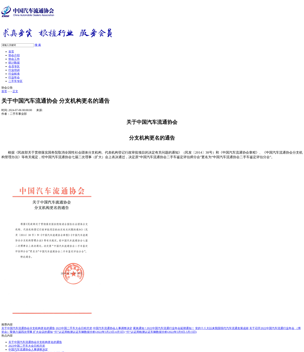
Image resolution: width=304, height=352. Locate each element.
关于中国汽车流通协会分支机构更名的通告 (28, 328)
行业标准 (14, 73)
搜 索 (38, 44)
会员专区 (14, 66)
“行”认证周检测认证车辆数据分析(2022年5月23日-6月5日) (89, 331)
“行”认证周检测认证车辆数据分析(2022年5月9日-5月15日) (161, 331)
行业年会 (14, 77)
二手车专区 (15, 81)
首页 (11, 51)
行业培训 (14, 70)
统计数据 (14, 62)
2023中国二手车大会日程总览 (74, 328)
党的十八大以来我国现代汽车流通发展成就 (222, 328)
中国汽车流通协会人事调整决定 (112, 328)
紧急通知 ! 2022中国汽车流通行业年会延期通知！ (163, 328)
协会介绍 (14, 55)
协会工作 (14, 58)
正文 (15, 91)
